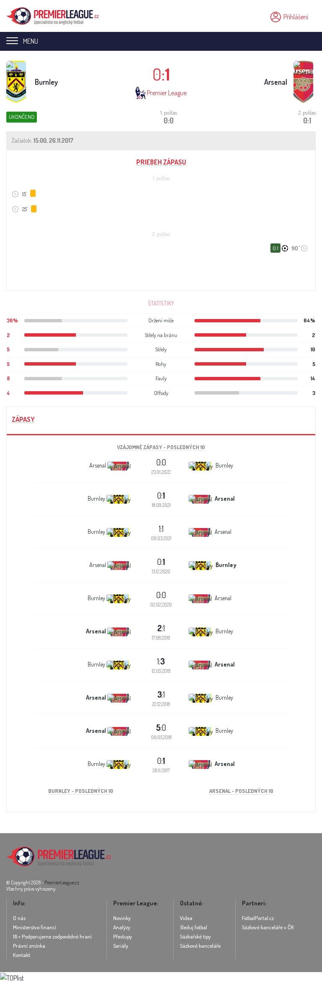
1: (161, 661)
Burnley (46, 81)
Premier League (167, 93)
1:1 (161, 528)
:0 (161, 727)
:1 (161, 627)
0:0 (161, 462)
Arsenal (275, 81)
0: (161, 495)
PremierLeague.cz (61, 882)
